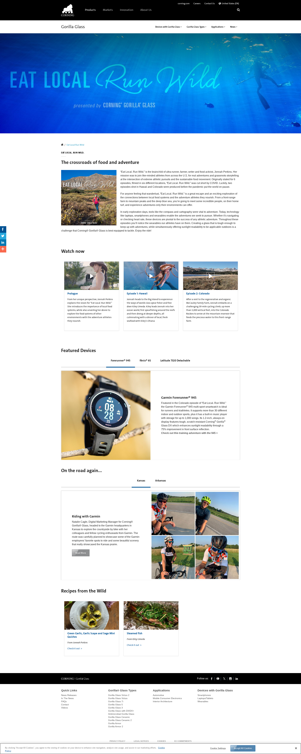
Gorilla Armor (114, 723)
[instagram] (230, 678)
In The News (67, 698)
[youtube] (218, 678)
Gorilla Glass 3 (115, 707)
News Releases (69, 695)
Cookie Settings (218, 748)
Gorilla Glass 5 (115, 704)
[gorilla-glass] (67, 10)
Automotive (158, 695)
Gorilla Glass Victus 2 (118, 695)
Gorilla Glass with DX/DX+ (121, 711)
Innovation (126, 10)
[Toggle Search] (238, 10)
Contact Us (209, 3)
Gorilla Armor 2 (115, 726)
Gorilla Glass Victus (117, 698)
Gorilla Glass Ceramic (119, 717)
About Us (146, 10)
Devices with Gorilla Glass (215, 690)
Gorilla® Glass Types (122, 690)
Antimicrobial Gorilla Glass (121, 714)
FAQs (64, 701)
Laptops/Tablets (205, 698)
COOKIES (161, 741)
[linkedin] (236, 678)
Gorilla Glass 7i (115, 701)
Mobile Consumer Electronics (167, 698)
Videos (64, 707)
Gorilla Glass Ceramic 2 (120, 720)
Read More (80, 552)
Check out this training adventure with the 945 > (189, 433)
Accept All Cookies (243, 748)
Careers (197, 3)
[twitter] (224, 678)
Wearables (203, 701)
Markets (108, 10)
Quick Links (69, 690)
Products (90, 10)
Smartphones (204, 695)
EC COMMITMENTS (183, 741)
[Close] (296, 748)
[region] (150, 748)
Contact (65, 704)
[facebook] (211, 678)
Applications (161, 690)
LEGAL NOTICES (141, 741)
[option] (91, 295)
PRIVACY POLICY (117, 741)
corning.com (184, 3)
